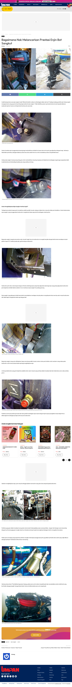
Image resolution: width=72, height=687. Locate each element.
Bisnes (6, 34)
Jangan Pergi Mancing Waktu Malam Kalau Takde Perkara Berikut (55, 647)
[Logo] (5, 4)
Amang (3, 46)
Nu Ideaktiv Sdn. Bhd (58, 683)
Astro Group (68, 683)
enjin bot (7, 641)
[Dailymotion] (65, 9)
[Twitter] (61, 9)
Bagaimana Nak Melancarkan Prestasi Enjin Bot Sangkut (32, 41)
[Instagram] (59, 9)
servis (19, 641)
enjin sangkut (13, 641)
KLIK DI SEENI (36, 635)
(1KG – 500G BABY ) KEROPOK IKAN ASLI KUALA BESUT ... (63, 447)
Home (3, 34)
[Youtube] (64, 9)
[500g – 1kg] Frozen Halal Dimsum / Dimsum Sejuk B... (26, 447)
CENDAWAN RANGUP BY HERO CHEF (10, 447)
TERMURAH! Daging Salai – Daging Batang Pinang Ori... (44, 447)
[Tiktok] (62, 9)
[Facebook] (57, 9)
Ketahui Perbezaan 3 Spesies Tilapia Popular (12, 647)
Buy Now (6, 454)
